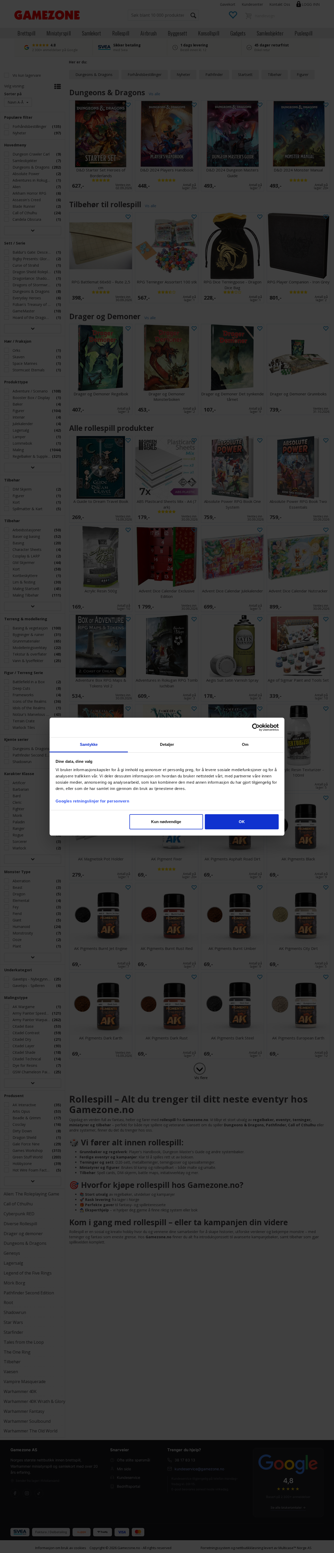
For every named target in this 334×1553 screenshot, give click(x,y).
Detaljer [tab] (167, 744)
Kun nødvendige (166, 821)
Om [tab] (245, 744)
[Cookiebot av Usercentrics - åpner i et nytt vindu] (256, 727)
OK (242, 821)
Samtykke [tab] (89, 744)
